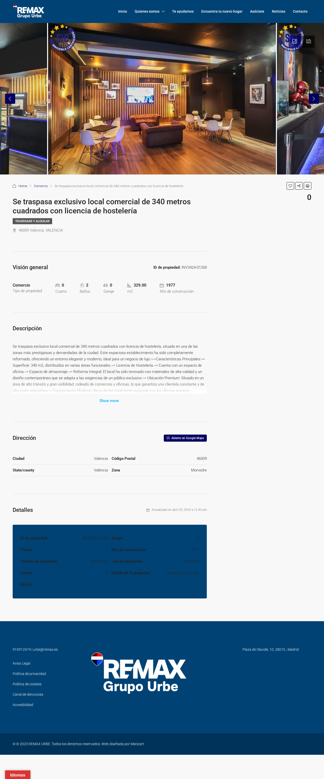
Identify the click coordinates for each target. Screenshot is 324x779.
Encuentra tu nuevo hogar (221, 11)
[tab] (295, 42)
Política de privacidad (29, 674)
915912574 (22, 649)
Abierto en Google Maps (187, 438)
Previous (10, 99)
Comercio (41, 186)
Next (314, 99)
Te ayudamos (183, 11)
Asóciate (257, 11)
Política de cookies (27, 684)
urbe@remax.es (45, 649)
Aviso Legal (21, 663)
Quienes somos (147, 11)
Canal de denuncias (28, 694)
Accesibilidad (23, 705)
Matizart (137, 744)
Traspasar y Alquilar (32, 221)
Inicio (122, 11)
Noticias (278, 11)
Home (22, 186)
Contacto (300, 11)
